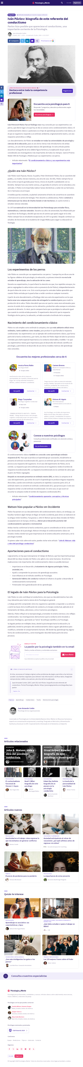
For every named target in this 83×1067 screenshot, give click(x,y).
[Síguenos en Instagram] (21, 1049)
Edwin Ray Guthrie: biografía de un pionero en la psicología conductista (51, 786)
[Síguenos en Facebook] (9, 1049)
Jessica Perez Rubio (26, 365)
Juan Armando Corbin (19, 33)
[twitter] (22, 41)
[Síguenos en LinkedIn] (17, 1049)
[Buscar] (62, 3)
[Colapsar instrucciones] (71, 669)
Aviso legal (54, 1061)
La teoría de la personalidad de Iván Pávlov (69, 783)
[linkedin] (27, 41)
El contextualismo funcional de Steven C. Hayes (13, 783)
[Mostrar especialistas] (5, 976)
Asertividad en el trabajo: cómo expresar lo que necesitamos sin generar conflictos (22, 839)
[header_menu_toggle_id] (2, 3)
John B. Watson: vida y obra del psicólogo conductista (20, 753)
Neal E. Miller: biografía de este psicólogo (31, 783)
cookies (68, 1061)
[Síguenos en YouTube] (25, 1049)
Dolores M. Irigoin (59, 399)
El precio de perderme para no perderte (21, 876)
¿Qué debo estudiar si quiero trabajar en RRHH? (59, 925)
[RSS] (33, 1049)
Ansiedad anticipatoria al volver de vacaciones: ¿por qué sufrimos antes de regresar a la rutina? (59, 840)
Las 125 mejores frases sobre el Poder (58, 959)
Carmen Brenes (59, 365)
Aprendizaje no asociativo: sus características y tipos (17, 923)
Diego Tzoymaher (25, 399)
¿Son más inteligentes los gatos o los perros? (20, 960)
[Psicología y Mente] (41, 3)
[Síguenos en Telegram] (29, 1049)
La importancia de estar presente (57, 876)
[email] (32, 41)
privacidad (61, 1061)
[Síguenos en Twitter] (13, 1049)
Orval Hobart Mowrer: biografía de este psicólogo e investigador (59, 753)
